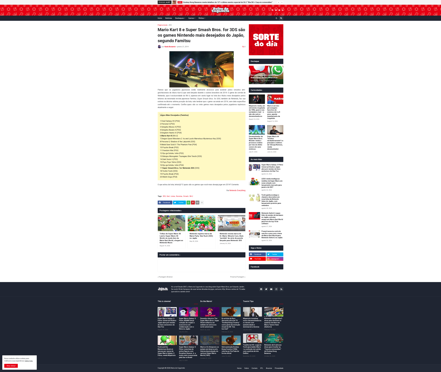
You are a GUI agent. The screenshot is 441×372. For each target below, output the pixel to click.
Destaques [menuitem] (179, 18)
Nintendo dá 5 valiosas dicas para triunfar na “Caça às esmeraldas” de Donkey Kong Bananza (273, 349)
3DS (170, 25)
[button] (278, 2)
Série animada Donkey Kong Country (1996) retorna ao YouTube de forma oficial (230, 350)
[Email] (197, 202)
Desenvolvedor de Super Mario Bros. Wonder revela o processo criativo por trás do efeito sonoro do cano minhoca (256, 143)
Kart (168, 196)
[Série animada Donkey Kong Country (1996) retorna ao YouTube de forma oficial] (231, 340)
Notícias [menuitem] (168, 18)
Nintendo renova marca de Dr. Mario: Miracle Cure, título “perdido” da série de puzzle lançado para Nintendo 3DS (231, 237)
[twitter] (276, 10)
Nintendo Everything (237, 190)
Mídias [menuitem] (201, 18)
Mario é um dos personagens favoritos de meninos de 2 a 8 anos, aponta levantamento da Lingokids (273, 112)
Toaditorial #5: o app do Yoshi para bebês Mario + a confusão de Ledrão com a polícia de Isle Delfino (252, 349)
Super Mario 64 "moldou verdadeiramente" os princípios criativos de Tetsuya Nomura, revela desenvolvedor (275, 143)
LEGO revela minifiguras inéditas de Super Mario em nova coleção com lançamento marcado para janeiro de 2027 (272, 183)
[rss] (282, 10)
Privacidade (279, 368)
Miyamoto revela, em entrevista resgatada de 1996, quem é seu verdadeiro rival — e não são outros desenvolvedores (257, 111)
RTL (261, 368)
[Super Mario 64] (275, 130)
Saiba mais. (29, 361)
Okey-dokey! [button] (11, 366)
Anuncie (269, 368)
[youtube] (279, 10)
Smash (185, 196)
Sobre (246, 368)
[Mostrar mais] (202, 202)
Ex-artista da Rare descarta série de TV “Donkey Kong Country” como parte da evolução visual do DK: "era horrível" (231, 324)
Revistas (179, 196)
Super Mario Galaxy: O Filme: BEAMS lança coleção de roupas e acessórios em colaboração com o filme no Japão (187, 324)
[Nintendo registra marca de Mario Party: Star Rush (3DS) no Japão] (201, 223)
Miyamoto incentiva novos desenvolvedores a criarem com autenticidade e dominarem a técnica (252, 323)
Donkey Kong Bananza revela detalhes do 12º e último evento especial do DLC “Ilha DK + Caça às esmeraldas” (227, 2)
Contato (254, 368)
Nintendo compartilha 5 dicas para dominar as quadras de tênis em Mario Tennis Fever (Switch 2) (273, 323)
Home (239, 368)
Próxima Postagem (237, 277)
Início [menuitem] (160, 18)
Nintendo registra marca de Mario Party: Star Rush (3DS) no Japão (201, 236)
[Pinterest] (193, 202)
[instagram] (276, 289)
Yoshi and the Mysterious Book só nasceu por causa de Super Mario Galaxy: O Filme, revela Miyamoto (167, 351)
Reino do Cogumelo (178, 368)
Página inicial (162, 25)
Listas (173, 196)
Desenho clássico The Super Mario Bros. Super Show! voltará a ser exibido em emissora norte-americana (209, 323)
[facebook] (272, 10)
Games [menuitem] (191, 18)
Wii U (191, 196)
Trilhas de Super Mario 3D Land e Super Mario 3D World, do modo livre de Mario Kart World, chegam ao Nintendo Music (171, 238)
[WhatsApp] (188, 202)
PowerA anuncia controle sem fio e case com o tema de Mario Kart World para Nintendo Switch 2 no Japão (272, 234)
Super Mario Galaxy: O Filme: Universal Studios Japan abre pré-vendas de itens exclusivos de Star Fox (272, 168)
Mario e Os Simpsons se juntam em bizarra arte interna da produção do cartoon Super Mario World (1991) (209, 351)
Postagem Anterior (166, 277)
